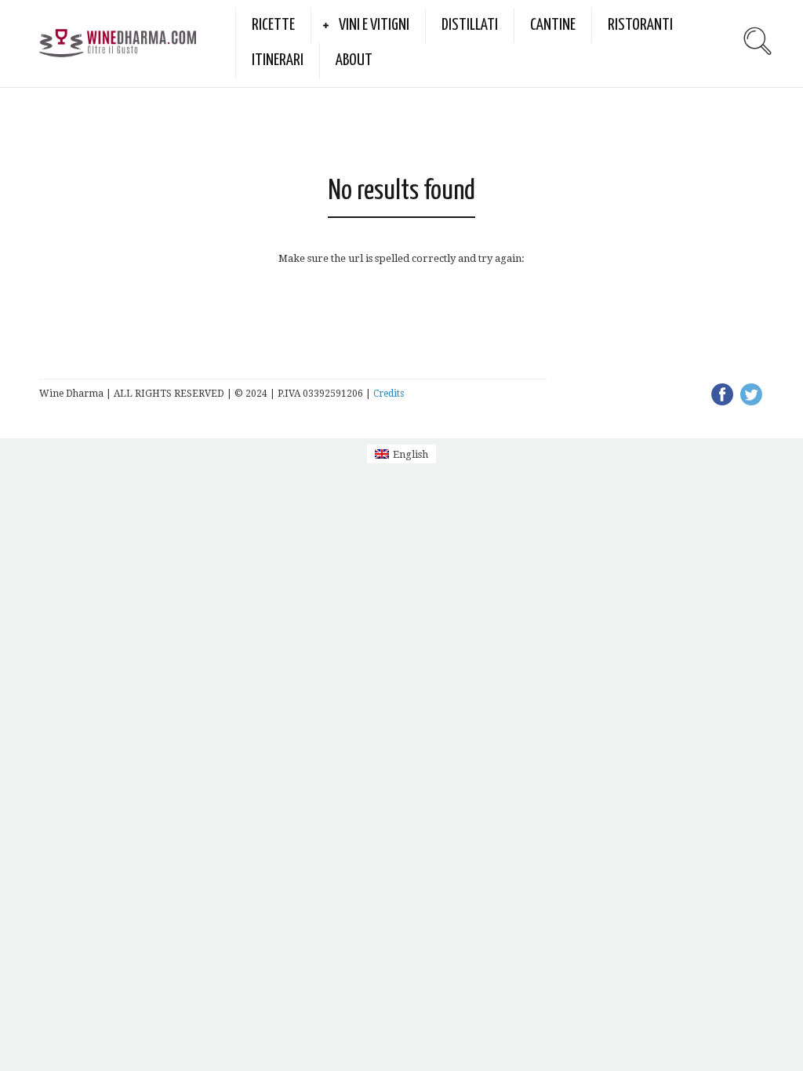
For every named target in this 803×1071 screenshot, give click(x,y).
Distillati (469, 25)
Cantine (553, 25)
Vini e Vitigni (374, 25)
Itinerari (277, 60)
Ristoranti (640, 25)
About (354, 60)
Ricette (273, 25)
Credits (388, 393)
